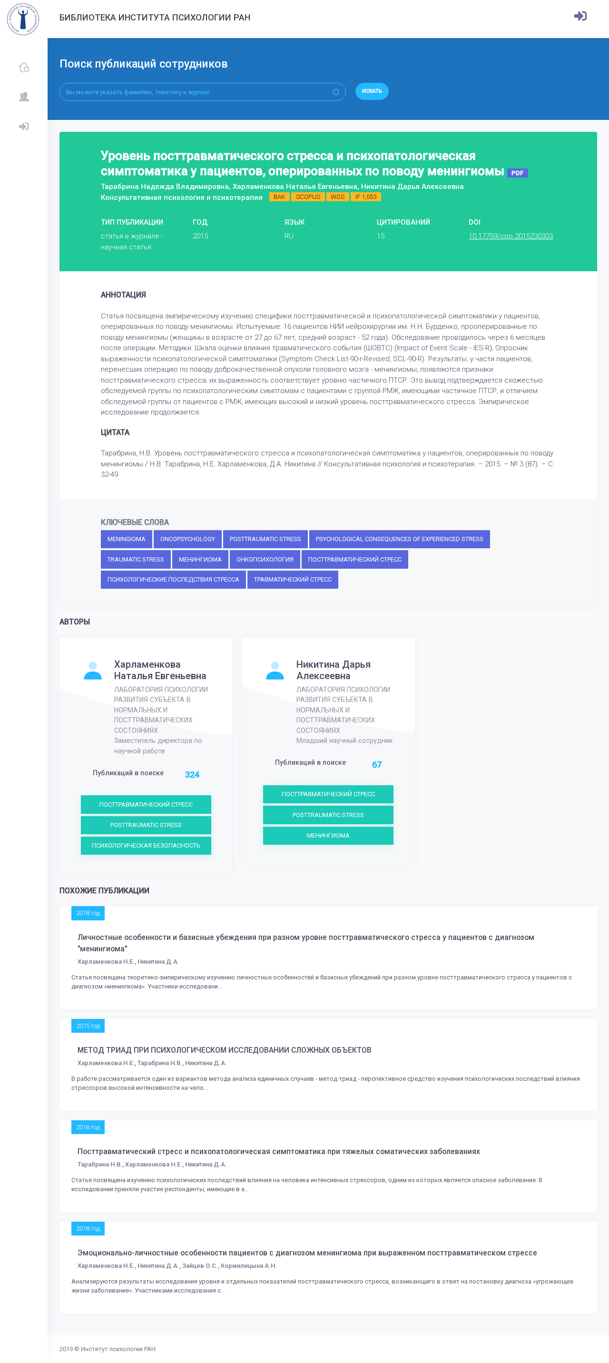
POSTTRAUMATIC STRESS (265, 539)
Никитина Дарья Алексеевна (333, 670)
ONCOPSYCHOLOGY (187, 539)
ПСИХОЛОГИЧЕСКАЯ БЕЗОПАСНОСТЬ (146, 845)
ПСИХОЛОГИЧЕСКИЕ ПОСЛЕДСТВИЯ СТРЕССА (173, 579)
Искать (372, 91)
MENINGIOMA (127, 539)
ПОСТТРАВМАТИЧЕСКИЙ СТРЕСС (355, 559)
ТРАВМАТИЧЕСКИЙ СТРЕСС (293, 579)
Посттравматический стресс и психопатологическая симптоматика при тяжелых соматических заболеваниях (279, 1151)
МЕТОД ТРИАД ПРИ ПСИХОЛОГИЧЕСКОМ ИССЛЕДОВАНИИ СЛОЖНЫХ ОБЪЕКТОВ (225, 1050)
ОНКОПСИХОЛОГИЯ (265, 559)
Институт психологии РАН (118, 1349)
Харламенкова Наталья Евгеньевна (160, 670)
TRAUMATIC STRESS (136, 559)
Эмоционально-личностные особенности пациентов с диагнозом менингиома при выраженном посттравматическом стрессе (307, 1253)
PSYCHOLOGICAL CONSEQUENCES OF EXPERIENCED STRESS (399, 539)
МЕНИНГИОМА (200, 559)
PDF (517, 173)
